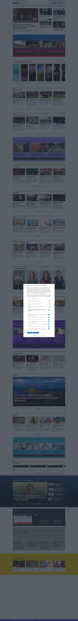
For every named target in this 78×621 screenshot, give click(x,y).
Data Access (39, 335)
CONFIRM (33, 332)
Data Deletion (34, 335)
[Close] (53, 285)
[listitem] (39, 299)
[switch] (49, 301)
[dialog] (39, 310)
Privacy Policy (43, 335)
